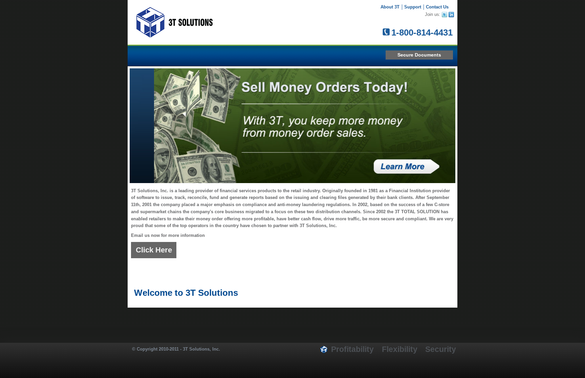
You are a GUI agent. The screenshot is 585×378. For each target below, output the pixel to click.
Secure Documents (419, 55)
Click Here (154, 250)
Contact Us (437, 6)
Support (412, 6)
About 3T (390, 6)
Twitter (445, 15)
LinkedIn (452, 15)
